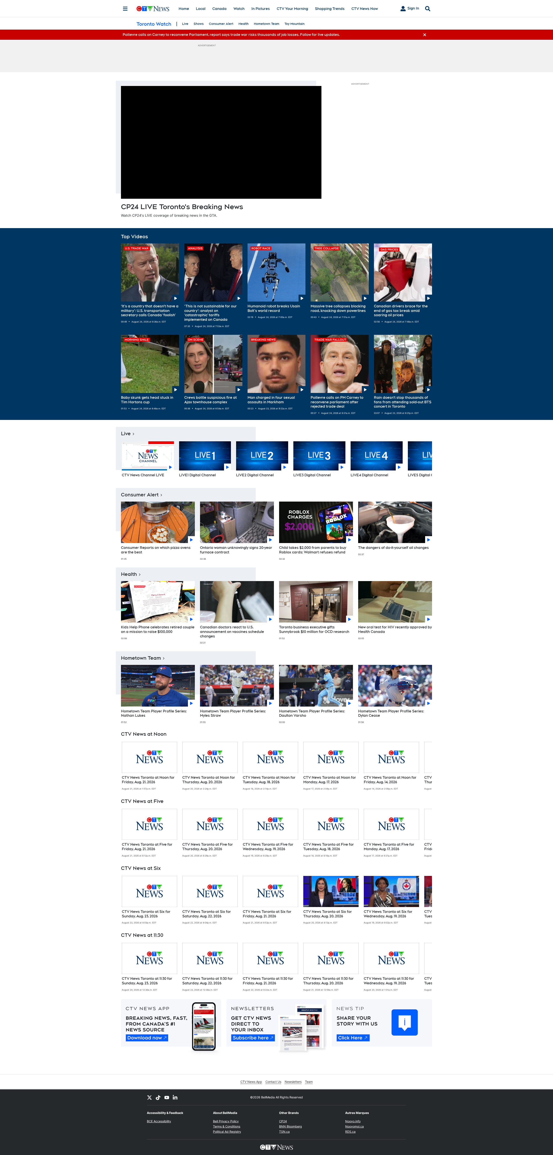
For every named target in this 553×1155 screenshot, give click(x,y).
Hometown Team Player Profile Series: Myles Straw (233, 713)
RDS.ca (350, 1131)
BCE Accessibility (159, 1121)
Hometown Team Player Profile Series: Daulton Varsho (312, 713)
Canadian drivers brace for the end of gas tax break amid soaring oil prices (401, 310)
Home (184, 9)
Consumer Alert (221, 23)
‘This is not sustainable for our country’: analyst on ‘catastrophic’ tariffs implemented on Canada (210, 313)
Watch (239, 9)
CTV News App (251, 1082)
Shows (199, 23)
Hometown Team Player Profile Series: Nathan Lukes (154, 713)
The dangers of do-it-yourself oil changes (393, 548)
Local (200, 9)
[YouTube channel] (166, 1097)
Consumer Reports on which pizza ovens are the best (156, 550)
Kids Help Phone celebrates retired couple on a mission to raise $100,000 (157, 629)
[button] (423, 460)
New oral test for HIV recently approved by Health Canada (395, 629)
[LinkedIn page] (175, 1097)
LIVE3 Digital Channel (312, 475)
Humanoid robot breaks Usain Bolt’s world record (274, 308)
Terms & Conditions (226, 1126)
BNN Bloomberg (290, 1126)
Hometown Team (266, 23)
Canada (219, 9)
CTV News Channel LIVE (143, 475)
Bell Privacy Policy (226, 1121)
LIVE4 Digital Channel (369, 475)
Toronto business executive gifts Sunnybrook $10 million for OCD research (314, 629)
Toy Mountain (294, 23)
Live (185, 23)
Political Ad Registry (227, 1131)
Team (309, 1082)
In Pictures (260, 9)
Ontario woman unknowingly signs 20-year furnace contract (236, 550)
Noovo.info (353, 1121)
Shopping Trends (330, 9)
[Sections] (125, 8)
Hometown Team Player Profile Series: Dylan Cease (391, 713)
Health (243, 23)
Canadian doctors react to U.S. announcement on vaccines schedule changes (232, 631)
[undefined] (149, 766)
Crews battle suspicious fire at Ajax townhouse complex (210, 400)
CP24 (283, 1121)
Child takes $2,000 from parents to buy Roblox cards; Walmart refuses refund (312, 550)
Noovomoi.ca (354, 1126)
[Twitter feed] (149, 1097)
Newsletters (293, 1082)
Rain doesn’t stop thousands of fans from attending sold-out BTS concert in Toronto (402, 402)
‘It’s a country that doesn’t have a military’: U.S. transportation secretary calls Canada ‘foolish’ (149, 310)
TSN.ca (284, 1131)
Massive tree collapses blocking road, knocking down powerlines (338, 308)
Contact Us (273, 1082)
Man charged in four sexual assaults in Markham (271, 400)
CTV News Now (364, 9)
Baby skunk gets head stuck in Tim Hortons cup (147, 400)
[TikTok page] (158, 1097)
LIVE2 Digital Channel (255, 475)
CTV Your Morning (292, 9)
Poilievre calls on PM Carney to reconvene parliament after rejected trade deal (337, 402)
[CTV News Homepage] (153, 8)
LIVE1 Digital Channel (197, 475)
